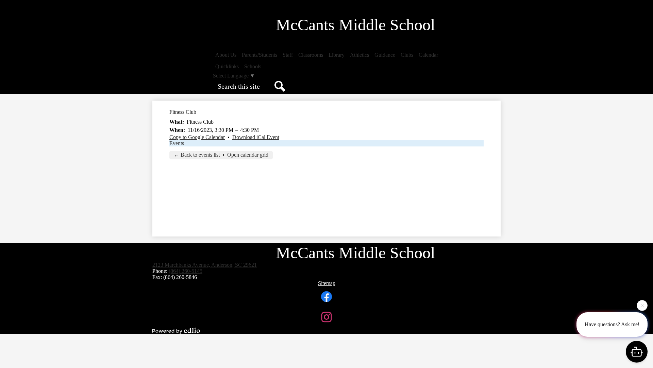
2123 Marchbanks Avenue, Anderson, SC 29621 (204, 265)
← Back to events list (197, 155)
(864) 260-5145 (185, 271)
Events (176, 143)
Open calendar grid (247, 155)
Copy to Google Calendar (197, 137)
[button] (226, 55)
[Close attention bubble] (642, 306)
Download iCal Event (255, 137)
